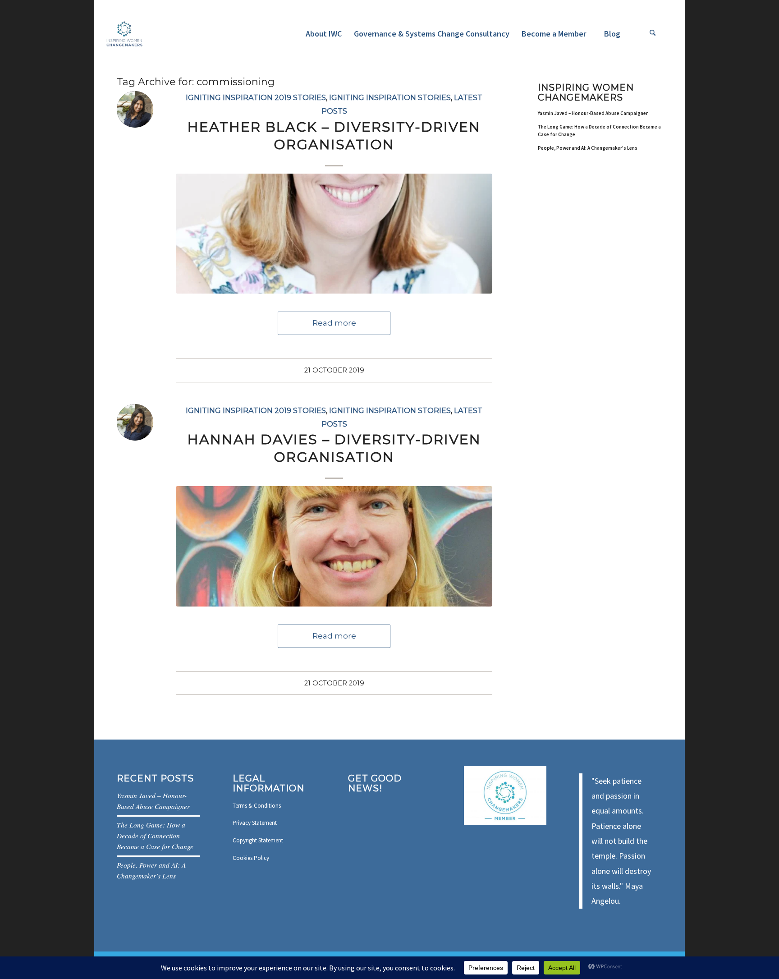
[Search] (652, 34)
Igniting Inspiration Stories (390, 97)
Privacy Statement (255, 823)
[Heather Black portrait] (334, 234)
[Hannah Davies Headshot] (334, 546)
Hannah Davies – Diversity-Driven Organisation (334, 448)
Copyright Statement (258, 840)
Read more (334, 322)
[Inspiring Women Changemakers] (124, 34)
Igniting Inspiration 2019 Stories (256, 97)
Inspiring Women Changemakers (586, 93)
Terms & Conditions (257, 805)
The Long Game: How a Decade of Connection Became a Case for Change (599, 131)
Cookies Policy (251, 858)
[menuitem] (323, 34)
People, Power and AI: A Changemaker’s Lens (587, 148)
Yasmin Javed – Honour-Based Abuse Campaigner (593, 113)
